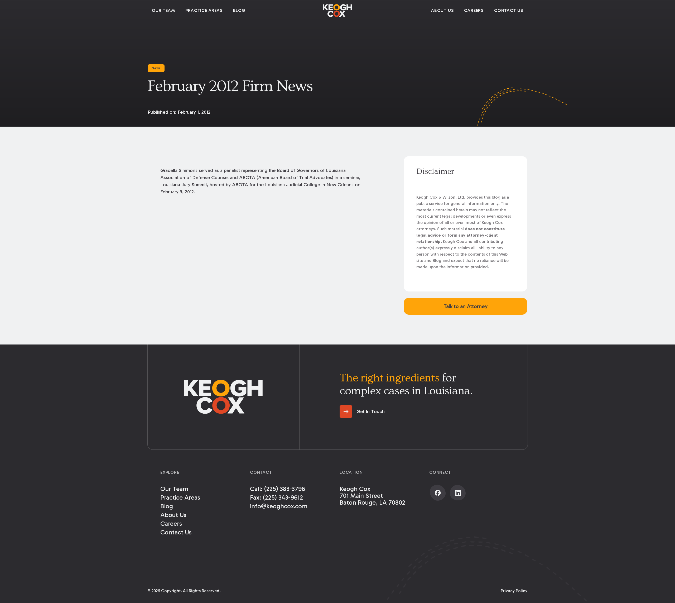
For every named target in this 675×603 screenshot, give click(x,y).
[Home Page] (337, 10)
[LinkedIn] (457, 492)
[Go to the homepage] (223, 397)
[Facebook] (437, 492)
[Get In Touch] (362, 411)
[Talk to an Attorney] (465, 306)
